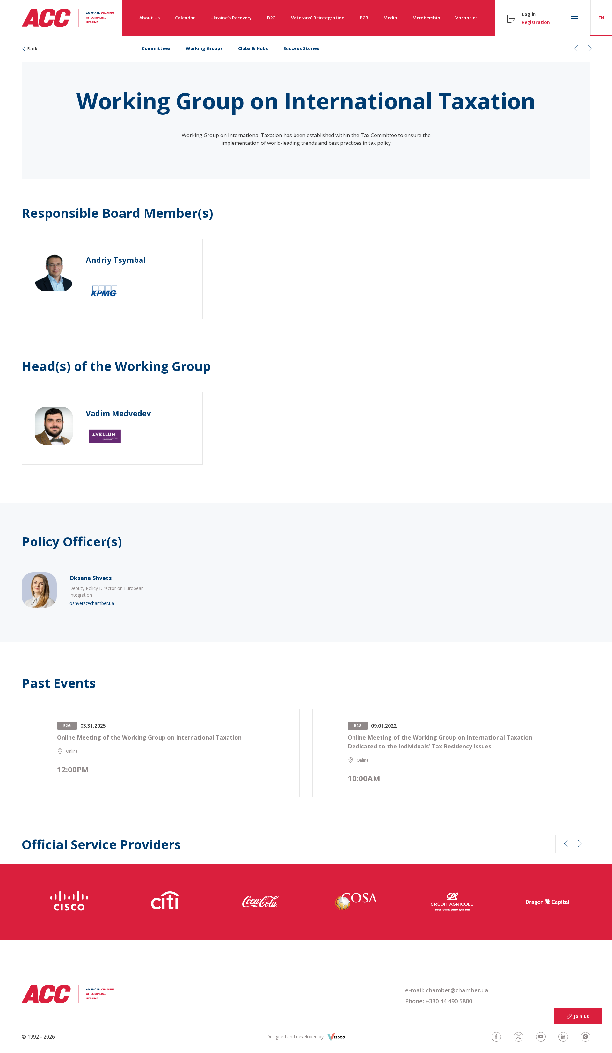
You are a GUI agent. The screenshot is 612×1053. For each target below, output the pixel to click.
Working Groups (204, 48)
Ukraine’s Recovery (231, 18)
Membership (426, 18)
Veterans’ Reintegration (318, 18)
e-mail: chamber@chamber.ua (446, 990)
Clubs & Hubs (253, 48)
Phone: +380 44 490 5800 (438, 1001)
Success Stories (301, 48)
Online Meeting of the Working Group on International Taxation (149, 737)
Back (32, 49)
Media (390, 18)
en (601, 18)
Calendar (185, 18)
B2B (364, 18)
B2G (271, 18)
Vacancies (466, 18)
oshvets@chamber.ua (91, 603)
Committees (156, 48)
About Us (149, 18)
